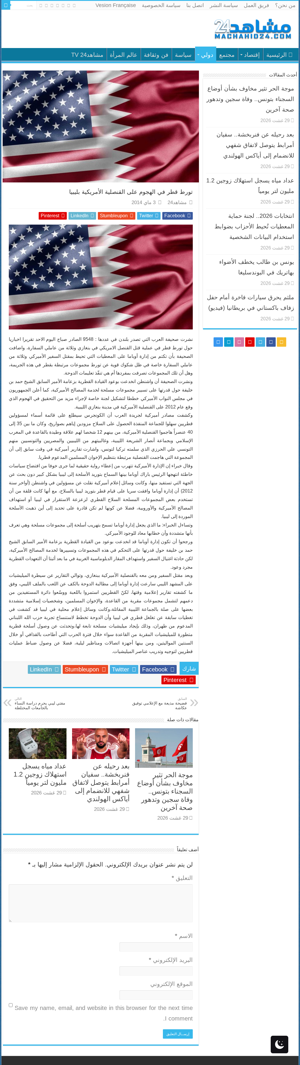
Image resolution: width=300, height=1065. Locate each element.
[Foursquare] (46, 5)
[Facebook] (69, 5)
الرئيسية (276, 55)
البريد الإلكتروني (170, 960)
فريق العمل (256, 5)
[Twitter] (63, 5)
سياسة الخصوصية (161, 5)
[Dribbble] (52, 5)
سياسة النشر (224, 5)
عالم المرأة (123, 55)
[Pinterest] (57, 5)
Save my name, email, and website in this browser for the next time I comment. (103, 1013)
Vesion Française (116, 5)
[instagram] (41, 5)
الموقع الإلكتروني (171, 984)
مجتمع (227, 55)
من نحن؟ (285, 5)
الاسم (183, 936)
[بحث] (5, 5)
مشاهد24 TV (87, 55)
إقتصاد (252, 55)
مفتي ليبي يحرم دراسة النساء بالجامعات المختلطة (40, 703)
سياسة (183, 55)
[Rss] (74, 5)
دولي (207, 55)
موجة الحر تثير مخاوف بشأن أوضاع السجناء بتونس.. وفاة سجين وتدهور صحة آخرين (165, 791)
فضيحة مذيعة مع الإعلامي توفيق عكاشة (159, 703)
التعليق (182, 878)
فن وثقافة (156, 55)
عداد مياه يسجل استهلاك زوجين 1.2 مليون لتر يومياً (40, 774)
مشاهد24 (177, 202)
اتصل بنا (195, 5)
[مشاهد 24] (252, 28)
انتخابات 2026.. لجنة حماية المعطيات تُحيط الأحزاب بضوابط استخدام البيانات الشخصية (254, 226)
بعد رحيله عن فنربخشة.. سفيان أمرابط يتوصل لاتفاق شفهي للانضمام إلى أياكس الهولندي (100, 782)
